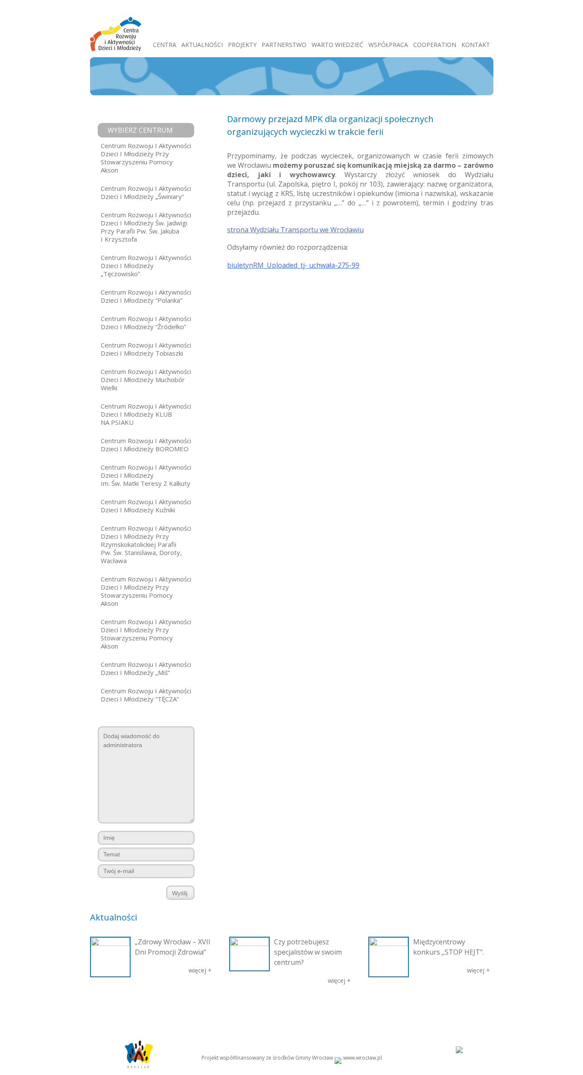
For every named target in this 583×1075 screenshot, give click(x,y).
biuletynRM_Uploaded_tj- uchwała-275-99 (293, 265)
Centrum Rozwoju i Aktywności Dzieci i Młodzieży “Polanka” (146, 296)
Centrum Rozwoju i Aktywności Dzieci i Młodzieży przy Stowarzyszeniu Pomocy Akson (146, 157)
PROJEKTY (242, 45)
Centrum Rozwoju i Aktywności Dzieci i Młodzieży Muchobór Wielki (146, 379)
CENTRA (164, 45)
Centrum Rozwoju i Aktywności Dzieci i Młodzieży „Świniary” (146, 192)
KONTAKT (475, 45)
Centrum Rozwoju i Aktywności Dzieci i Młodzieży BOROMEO (146, 444)
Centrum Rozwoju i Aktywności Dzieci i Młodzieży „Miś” (146, 668)
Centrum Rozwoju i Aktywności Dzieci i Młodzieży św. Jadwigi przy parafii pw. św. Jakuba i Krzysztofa (146, 226)
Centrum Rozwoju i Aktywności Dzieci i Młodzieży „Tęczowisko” (146, 265)
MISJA (137, 1007)
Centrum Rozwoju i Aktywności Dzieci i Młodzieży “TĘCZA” (146, 694)
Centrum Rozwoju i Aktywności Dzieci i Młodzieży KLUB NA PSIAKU (146, 414)
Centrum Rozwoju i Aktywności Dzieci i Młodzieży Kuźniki (146, 505)
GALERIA (231, 1007)
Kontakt (452, 1007)
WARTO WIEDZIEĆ (337, 45)
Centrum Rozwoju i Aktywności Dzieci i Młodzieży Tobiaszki (146, 349)
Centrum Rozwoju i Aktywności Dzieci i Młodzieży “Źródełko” (146, 322)
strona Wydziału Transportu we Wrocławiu (295, 229)
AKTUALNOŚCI (202, 45)
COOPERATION (434, 45)
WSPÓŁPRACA (388, 45)
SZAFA (255, 1007)
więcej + (200, 970)
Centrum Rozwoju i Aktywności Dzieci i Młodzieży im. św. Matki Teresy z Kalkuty (146, 475)
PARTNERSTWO (284, 45)
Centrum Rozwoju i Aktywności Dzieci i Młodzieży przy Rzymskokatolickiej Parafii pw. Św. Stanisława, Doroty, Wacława (146, 544)
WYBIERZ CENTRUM (140, 130)
